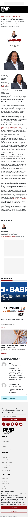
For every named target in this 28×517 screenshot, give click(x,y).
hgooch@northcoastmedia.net (8, 236)
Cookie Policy (22, 504)
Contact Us (5, 446)
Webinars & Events (7, 470)
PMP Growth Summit (7, 465)
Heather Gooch (15, 40)
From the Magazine (6, 16)
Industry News (6, 459)
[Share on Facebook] (10, 46)
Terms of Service (9, 516)
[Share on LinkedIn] (15, 46)
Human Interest (16, 16)
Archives (4, 486)
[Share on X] (13, 46)
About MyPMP (6, 441)
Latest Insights (6, 457)
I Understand (14, 507)
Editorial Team (6, 443)
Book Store (5, 467)
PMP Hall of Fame (7, 462)
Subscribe (14, 419)
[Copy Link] (18, 46)
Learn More (14, 511)
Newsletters (5, 478)
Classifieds (5, 489)
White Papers (5, 483)
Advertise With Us (7, 449)
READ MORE (3, 327)
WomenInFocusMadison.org (19, 198)
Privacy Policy (2, 516)
